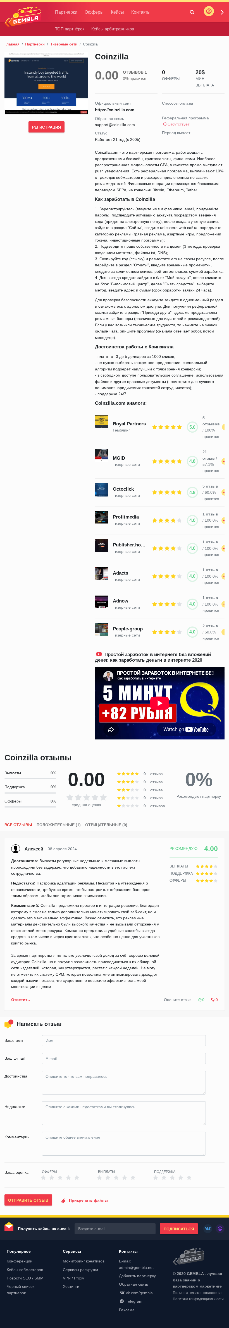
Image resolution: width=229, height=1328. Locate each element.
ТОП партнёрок (69, 28)
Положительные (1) (59, 825)
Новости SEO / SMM (25, 1278)
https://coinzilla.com (114, 109)
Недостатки (14, 1106)
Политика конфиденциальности (198, 1299)
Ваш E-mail (14, 1058)
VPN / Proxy (73, 1278)
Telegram (134, 1301)
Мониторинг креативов (83, 1261)
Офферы (94, 12)
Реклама (127, 1310)
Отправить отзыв (28, 1200)
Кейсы (117, 12)
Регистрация (46, 127)
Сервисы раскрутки (80, 1269)
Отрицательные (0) (106, 825)
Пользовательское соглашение (198, 1293)
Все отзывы (18, 825)
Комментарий (17, 1137)
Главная (12, 44)
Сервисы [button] (72, 1251)
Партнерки (66, 12)
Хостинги (71, 1286)
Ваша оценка (16, 1172)
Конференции (19, 1261)
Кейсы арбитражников (112, 28)
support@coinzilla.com (115, 124)
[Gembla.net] (199, 1257)
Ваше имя (13, 1040)
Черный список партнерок (20, 1289)
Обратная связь (133, 1284)
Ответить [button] (20, 999)
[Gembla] (22, 17)
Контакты (141, 12)
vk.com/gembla (139, 1293)
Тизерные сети (63, 44)
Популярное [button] (19, 1251)
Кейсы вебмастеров (25, 1269)
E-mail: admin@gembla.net (136, 1264)
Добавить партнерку (137, 1276)
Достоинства (15, 1076)
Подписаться (179, 1229)
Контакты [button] (128, 1251)
